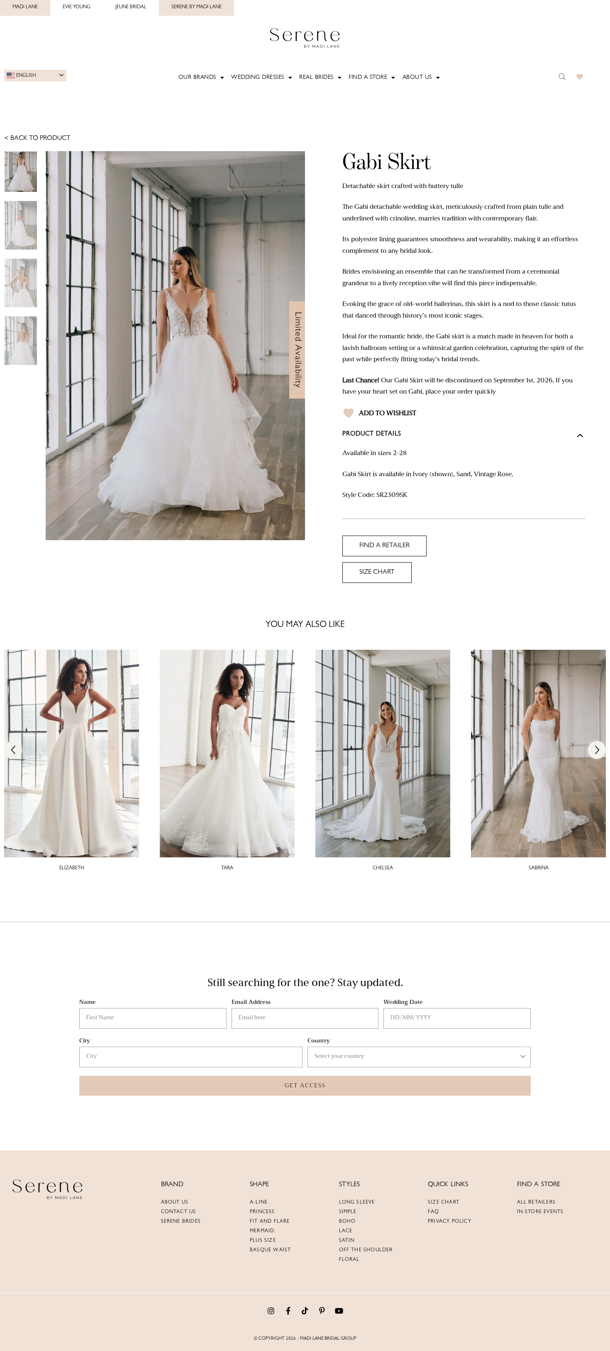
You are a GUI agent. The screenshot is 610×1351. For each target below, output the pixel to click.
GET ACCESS (305, 1085)
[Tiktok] (305, 1310)
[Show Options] (523, 1057)
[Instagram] (271, 1310)
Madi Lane (25, 7)
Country (318, 1040)
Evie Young (76, 7)
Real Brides (316, 78)
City (84, 1040)
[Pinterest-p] (322, 1310)
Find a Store (365, 78)
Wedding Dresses (260, 78)
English (25, 75)
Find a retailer (384, 546)
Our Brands (202, 78)
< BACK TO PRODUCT (37, 138)
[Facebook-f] (288, 1310)
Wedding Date (403, 1002)
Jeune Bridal (130, 7)
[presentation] (13, 750)
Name (87, 1002)
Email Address (251, 1002)
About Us (412, 78)
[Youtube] (339, 1310)
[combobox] (417, 1057)
